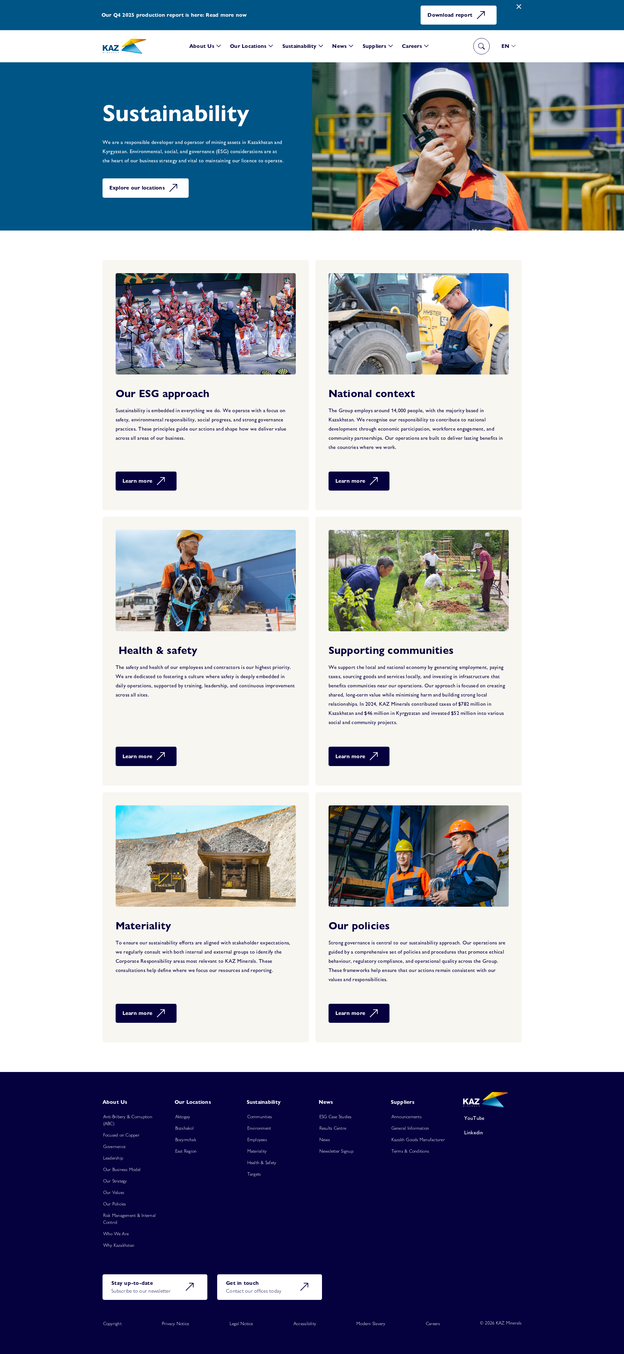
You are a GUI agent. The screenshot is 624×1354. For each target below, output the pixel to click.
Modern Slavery (371, 1323)
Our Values (113, 1192)
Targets (254, 1174)
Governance (114, 1146)
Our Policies (114, 1204)
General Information (410, 1128)
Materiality (257, 1151)
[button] (205, 46)
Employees (257, 1139)
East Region (186, 1151)
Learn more (138, 480)
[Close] (519, 6)
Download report (449, 14)
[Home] (125, 46)
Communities (259, 1117)
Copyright (112, 1323)
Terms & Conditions (410, 1151)
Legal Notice (241, 1323)
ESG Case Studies (335, 1117)
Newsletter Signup (336, 1151)
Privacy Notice (175, 1323)
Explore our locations (137, 187)
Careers (433, 1323)
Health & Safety (261, 1162)
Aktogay (182, 1117)
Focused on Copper (121, 1135)
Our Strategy (115, 1181)
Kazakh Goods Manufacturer (418, 1139)
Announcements (406, 1117)
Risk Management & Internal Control (129, 1218)
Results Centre (333, 1128)
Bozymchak (185, 1139)
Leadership (113, 1158)
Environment (259, 1128)
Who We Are (116, 1234)
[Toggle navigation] (481, 46)
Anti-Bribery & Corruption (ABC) (127, 1120)
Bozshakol (184, 1128)
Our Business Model (122, 1169)
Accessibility (304, 1323)
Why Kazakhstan (119, 1245)
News (324, 1139)
